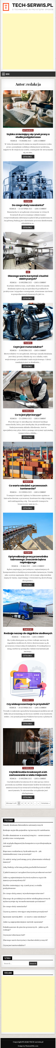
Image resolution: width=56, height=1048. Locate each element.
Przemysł (28, 201)
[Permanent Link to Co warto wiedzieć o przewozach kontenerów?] (28, 460)
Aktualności (28, 130)
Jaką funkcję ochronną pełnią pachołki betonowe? (25, 867)
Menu (8, 74)
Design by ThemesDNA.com (28, 1046)
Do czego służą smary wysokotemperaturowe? (23, 893)
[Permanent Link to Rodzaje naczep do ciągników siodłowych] (28, 608)
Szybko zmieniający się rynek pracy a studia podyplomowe (28, 135)
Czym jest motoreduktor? (28, 347)
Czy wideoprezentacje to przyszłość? (28, 704)
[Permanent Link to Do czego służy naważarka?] (28, 180)
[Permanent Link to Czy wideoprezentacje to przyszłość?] (28, 679)
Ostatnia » (45, 803)
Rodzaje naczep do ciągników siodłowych (28, 633)
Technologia (28, 411)
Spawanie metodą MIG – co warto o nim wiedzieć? (24, 917)
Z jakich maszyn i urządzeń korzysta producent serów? (27, 872)
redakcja (13, 141)
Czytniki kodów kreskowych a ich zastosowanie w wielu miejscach (28, 773)
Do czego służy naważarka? (28, 205)
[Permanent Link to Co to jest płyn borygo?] (28, 389)
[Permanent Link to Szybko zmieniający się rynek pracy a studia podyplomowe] (28, 109)
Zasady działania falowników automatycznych (23, 825)
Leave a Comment (40, 141)
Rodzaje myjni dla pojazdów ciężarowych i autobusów (26, 830)
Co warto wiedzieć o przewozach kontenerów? (28, 487)
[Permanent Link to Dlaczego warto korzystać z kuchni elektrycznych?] (28, 250)
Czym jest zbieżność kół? (14, 935)
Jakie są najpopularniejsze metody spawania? (23, 922)
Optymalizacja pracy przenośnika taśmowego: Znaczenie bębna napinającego (28, 559)
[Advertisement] (28, 41)
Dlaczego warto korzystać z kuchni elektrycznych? (28, 277)
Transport (28, 481)
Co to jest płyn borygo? (28, 414)
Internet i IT (28, 700)
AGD (28, 272)
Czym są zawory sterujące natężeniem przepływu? (25, 912)
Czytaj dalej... (28, 156)
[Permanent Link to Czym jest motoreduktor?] (28, 321)
